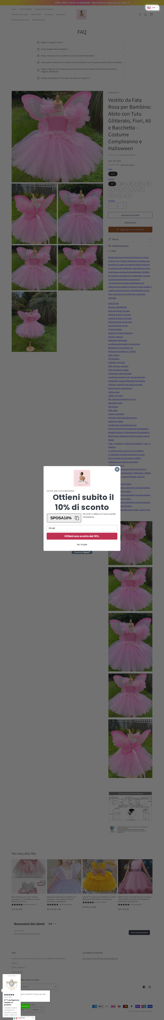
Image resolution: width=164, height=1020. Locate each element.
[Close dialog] (117, 469)
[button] (64, 518)
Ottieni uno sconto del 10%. (82, 536)
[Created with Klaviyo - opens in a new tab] (82, 552)
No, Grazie (82, 544)
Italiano (21, 1018)
